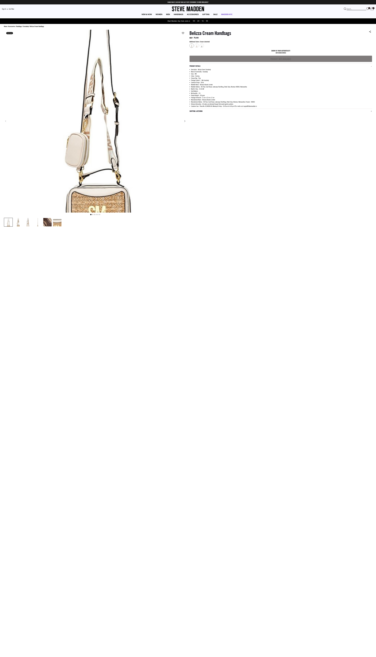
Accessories (11, 26)
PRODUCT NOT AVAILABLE (280, 59)
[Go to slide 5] (98, 214)
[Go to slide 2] (92, 214)
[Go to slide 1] (90, 214)
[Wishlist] (183, 33)
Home (5, 26)
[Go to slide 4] (96, 214)
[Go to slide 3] (94, 214)
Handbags (19, 26)
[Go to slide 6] (99, 214)
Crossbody (26, 26)
